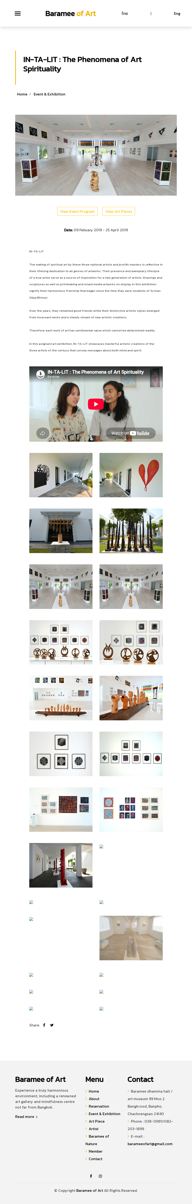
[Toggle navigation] (18, 13)
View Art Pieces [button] (118, 211)
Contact (95, 1159)
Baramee (70, 13)
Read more (25, 1116)
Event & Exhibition (49, 94)
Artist (93, 1129)
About (94, 1098)
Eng (177, 13)
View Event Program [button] (77, 211)
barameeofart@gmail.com (150, 1144)
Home (22, 94)
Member (96, 1151)
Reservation (99, 1106)
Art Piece (97, 1121)
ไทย (125, 13)
